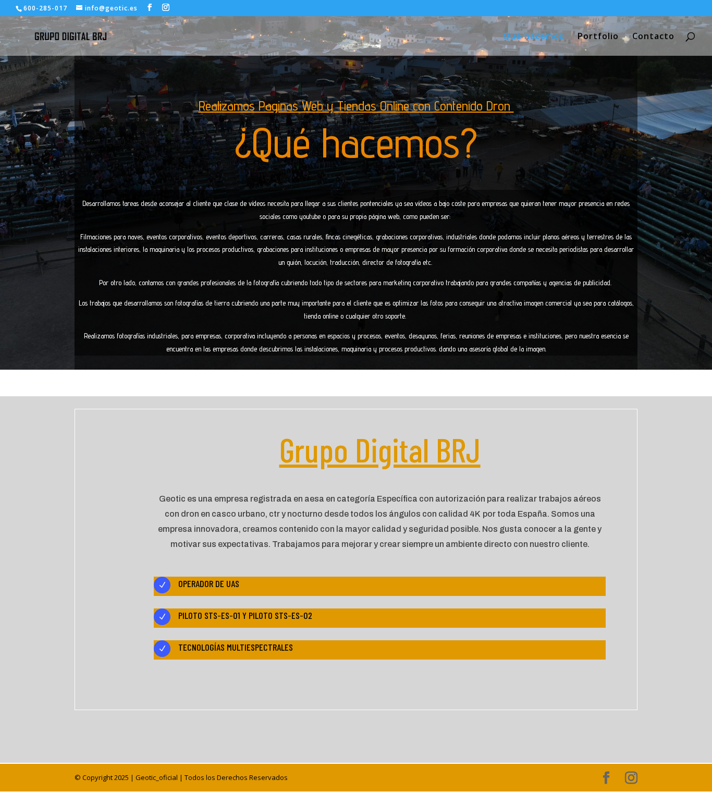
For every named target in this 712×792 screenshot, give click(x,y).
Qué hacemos (533, 37)
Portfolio (598, 37)
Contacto (653, 37)
